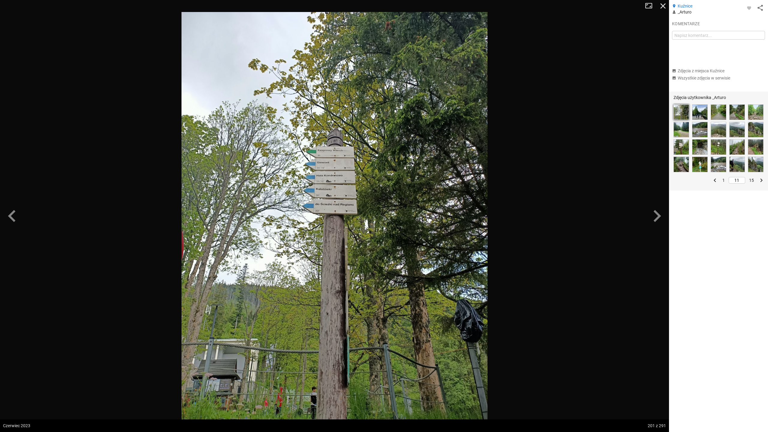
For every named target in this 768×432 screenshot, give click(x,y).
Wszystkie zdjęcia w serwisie (704, 78)
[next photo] (657, 216)
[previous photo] (12, 216)
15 (751, 180)
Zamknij (663, 6)
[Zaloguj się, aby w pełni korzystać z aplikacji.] (749, 7)
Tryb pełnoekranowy (651, 6)
